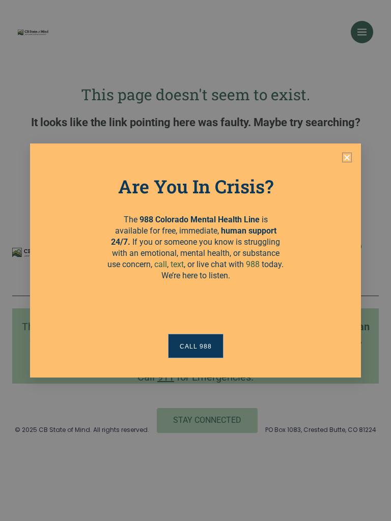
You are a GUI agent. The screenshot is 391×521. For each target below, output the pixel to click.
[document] (195, 260)
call (160, 264)
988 (253, 264)
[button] (347, 157)
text (177, 264)
